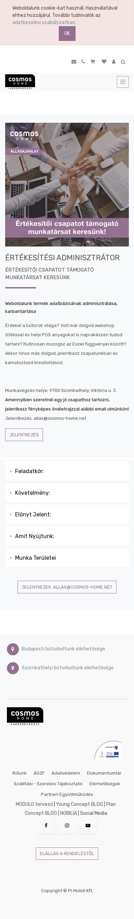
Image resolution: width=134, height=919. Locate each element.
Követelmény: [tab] (32, 493)
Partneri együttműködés (67, 794)
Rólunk (19, 773)
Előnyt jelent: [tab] (33, 514)
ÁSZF (39, 773)
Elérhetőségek (104, 783)
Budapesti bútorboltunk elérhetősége (63, 649)
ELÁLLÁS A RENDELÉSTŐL (67, 853)
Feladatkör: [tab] (29, 471)
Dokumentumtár (104, 773)
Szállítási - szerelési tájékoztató (48, 783)
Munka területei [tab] (35, 558)
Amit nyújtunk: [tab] (34, 536)
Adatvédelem (66, 773)
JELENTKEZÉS (24, 434)
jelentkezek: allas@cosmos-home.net (67, 587)
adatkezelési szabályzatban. (44, 22)
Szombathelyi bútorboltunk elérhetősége (68, 668)
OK (67, 33)
